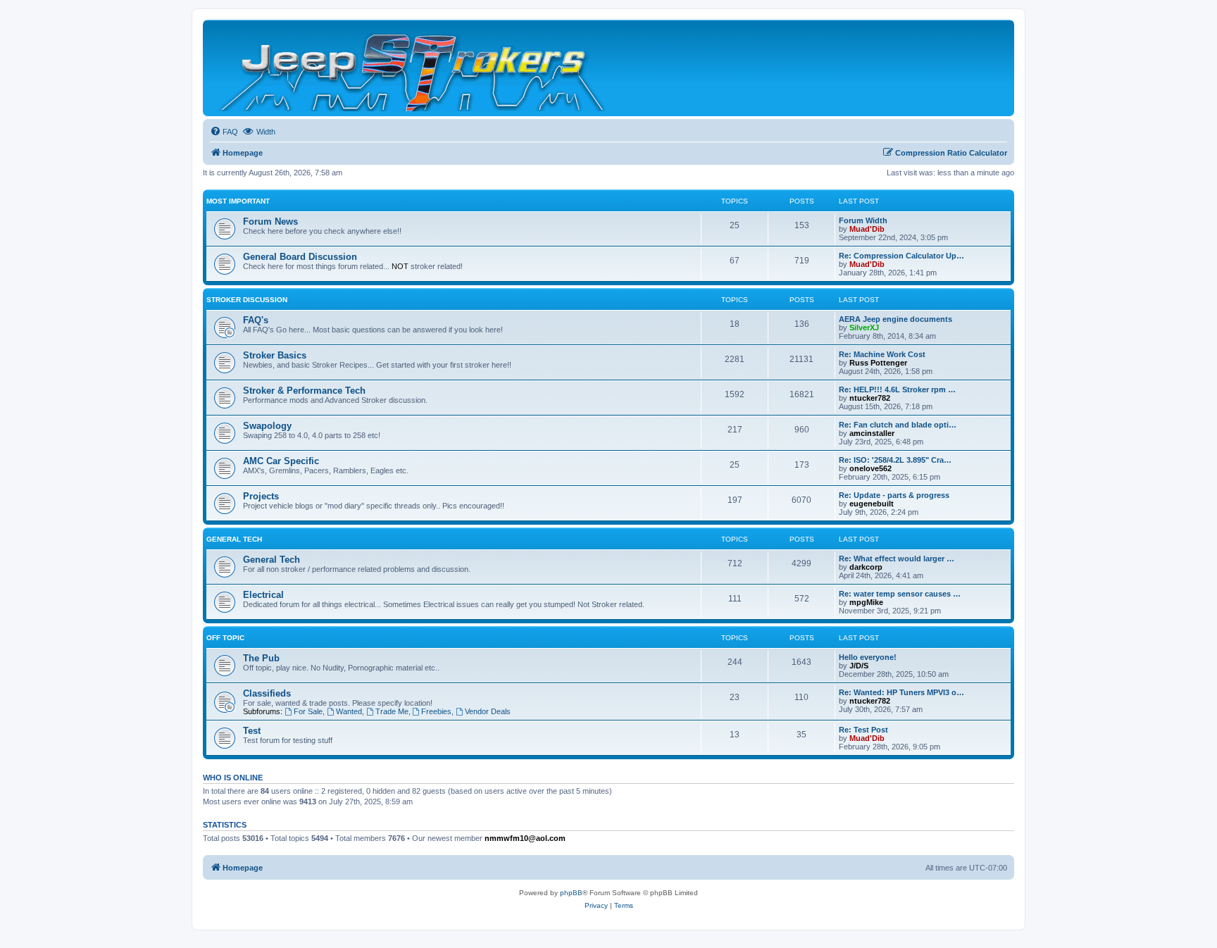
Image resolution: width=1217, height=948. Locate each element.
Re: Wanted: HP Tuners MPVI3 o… (901, 692)
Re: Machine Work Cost (882, 354)
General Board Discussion (300, 256)
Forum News (270, 221)
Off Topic (225, 638)
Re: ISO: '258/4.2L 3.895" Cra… (895, 460)
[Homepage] (413, 68)
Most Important (238, 201)
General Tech (234, 539)
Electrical (263, 595)
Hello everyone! (868, 657)
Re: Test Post (863, 729)
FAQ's (255, 320)
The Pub (261, 658)
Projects (261, 496)
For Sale (308, 711)
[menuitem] (224, 131)
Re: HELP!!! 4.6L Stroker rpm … (897, 389)
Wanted (349, 711)
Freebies (436, 711)
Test (252, 730)
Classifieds (267, 693)
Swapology (267, 425)
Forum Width (863, 220)
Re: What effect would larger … (896, 558)
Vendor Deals (488, 711)
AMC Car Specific (281, 461)
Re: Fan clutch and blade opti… (897, 424)
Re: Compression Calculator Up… (901, 255)
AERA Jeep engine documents (895, 319)
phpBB (571, 893)
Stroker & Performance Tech (304, 390)
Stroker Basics (274, 355)
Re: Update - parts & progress (894, 495)
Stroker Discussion (246, 300)
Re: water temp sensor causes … (900, 594)
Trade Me (391, 711)
